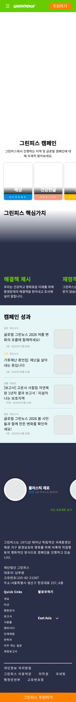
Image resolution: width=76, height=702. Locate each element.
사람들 (8, 622)
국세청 (61, 673)
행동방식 (9, 610)
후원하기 (60, 6)
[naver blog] (56, 598)
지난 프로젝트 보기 (61, 510)
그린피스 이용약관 (18, 673)
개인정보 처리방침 (18, 668)
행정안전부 (12, 679)
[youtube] (49, 598)
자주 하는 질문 (13, 645)
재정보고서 (10, 651)
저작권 (44, 673)
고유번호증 (35, 679)
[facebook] (41, 604)
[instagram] (41, 598)
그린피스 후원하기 (38, 697)
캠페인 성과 (17, 316)
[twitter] (64, 598)
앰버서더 (9, 628)
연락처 (8, 640)
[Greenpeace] (24, 10)
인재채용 (9, 634)
